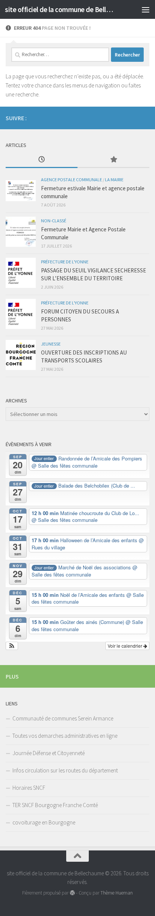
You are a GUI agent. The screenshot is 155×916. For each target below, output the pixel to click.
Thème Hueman (116, 893)
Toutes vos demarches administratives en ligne (64, 735)
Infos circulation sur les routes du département (65, 770)
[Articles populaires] (113, 160)
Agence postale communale (71, 179)
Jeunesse (51, 344)
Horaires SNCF (28, 787)
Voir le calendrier (125, 645)
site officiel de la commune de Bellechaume (61, 9)
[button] (12, 646)
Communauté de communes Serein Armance (62, 718)
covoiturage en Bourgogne (43, 822)
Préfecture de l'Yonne (64, 262)
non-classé (53, 220)
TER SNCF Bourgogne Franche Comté (55, 805)
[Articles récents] (42, 160)
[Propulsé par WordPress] (72, 892)
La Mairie (114, 179)
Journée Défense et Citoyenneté (48, 753)
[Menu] (145, 9)
